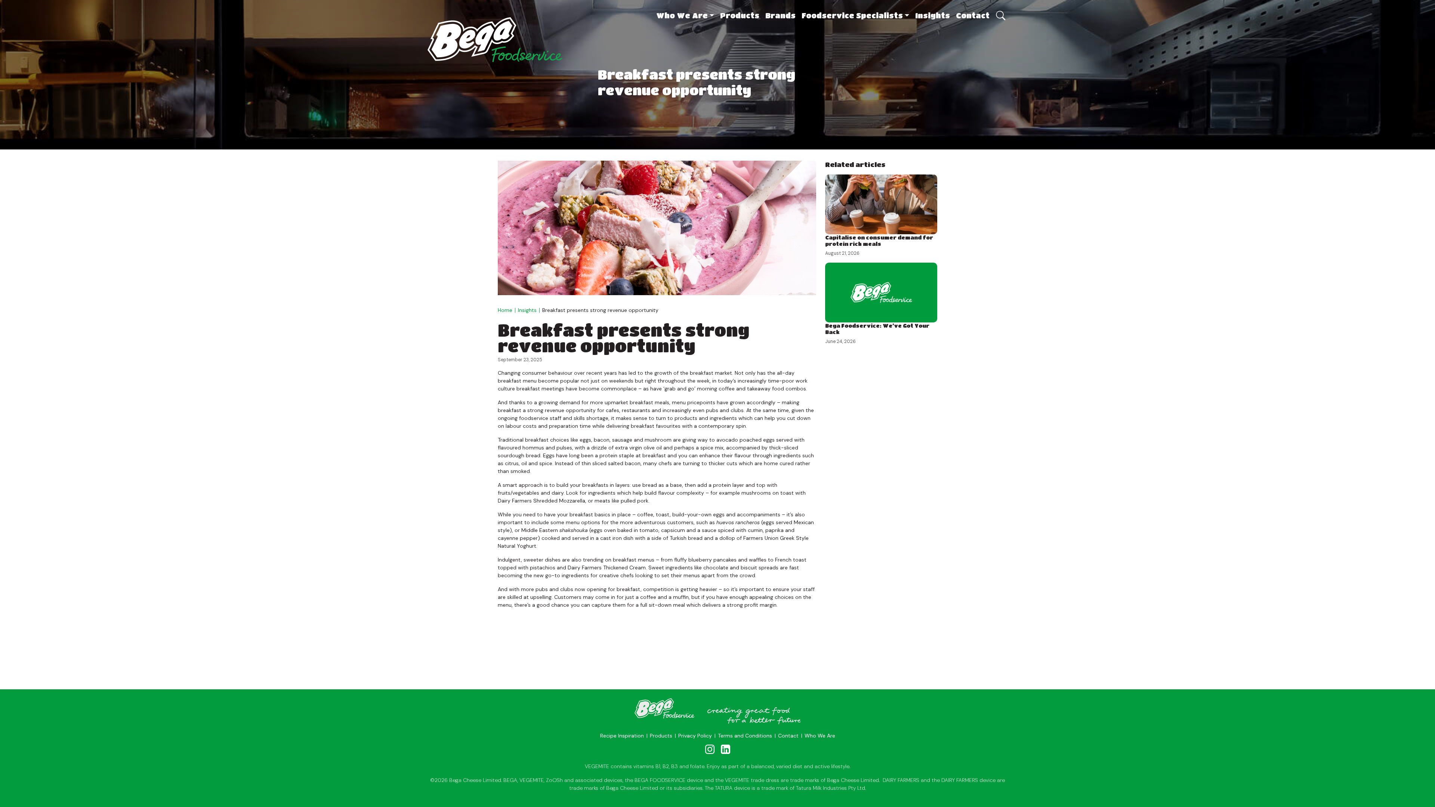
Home (505, 310)
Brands (780, 15)
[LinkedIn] (725, 749)
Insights (932, 15)
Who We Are (682, 15)
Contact (973, 15)
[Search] (1000, 11)
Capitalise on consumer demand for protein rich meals (879, 240)
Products (739, 15)
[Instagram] (710, 749)
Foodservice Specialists (852, 15)
